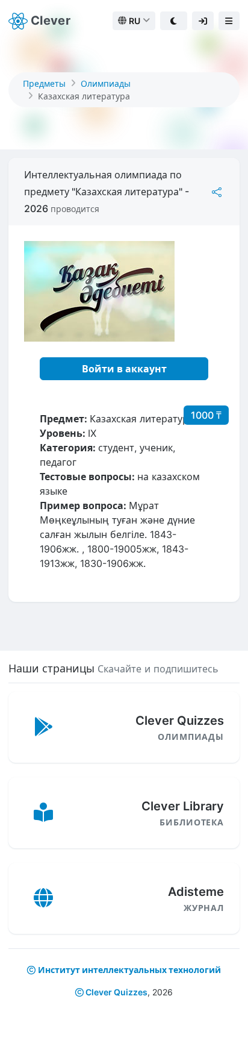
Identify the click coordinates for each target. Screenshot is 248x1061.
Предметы (44, 83)
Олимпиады (106, 83)
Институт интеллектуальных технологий (129, 970)
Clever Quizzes (115, 992)
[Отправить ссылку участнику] (216, 192)
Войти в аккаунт (124, 369)
